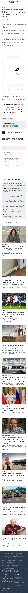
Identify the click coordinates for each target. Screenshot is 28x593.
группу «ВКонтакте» (14, 106)
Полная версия (6, 587)
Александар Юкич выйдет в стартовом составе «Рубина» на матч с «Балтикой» (13, 190)
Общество (4, 276)
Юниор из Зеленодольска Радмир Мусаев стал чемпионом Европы (13, 410)
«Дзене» (14, 113)
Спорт (4, 7)
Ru (15, 574)
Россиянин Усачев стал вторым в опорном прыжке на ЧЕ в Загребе (13, 210)
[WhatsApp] (10, 126)
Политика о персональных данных (7, 581)
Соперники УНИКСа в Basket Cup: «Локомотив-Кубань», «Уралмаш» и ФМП (14, 205)
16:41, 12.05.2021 (5, 19)
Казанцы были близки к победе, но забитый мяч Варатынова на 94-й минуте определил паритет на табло (14, 317)
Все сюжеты (14, 171)
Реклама (4, 576)
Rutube (8, 113)
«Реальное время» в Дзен (15, 132)
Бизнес (3, 471)
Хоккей (11, 118)
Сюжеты (7, 148)
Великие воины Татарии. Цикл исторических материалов (12, 160)
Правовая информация (7, 578)
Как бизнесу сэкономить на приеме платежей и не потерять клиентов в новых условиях (14, 381)
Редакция (4, 574)
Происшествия (6, 342)
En (18, 574)
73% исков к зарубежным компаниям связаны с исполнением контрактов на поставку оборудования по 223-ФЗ (14, 250)
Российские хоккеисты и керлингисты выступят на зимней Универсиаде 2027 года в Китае (12, 216)
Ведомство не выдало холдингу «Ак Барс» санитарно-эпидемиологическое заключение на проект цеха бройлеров (14, 349)
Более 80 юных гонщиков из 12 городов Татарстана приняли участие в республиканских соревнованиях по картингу (14, 510)
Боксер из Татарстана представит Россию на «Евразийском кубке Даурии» (14, 200)
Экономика (4, 375)
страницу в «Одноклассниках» (12, 108)
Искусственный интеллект (11, 166)
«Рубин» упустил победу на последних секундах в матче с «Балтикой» (14, 184)
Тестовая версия (6, 588)
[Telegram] (13, 126)
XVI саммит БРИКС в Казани (12, 153)
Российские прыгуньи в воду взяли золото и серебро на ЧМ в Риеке (14, 195)
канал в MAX (8, 107)
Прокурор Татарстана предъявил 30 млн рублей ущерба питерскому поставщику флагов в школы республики (13, 477)
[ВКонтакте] (4, 126)
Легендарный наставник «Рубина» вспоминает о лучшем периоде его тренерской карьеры (14, 542)
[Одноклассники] (7, 126)
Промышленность (6, 244)
